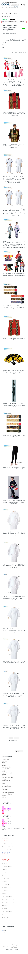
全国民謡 (4, 795)
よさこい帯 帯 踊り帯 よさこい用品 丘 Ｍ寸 (12, 435)
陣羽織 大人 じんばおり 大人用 (10, 112)
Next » (16, 738)
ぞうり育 (4, 914)
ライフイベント (5, 782)
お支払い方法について (7, 843)
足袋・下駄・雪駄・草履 (7, 777)
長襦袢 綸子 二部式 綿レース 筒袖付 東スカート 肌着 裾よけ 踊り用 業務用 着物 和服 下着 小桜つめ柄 (14, 695)
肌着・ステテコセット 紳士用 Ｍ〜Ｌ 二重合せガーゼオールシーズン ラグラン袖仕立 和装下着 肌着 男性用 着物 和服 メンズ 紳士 (14, 210)
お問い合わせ (7, 16)
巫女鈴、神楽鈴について (7, 878)
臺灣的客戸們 (5, 917)
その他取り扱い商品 (6, 786)
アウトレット (5, 789)
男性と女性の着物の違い (7, 896)
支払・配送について (15, 13)
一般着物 (4, 774)
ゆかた (3, 771)
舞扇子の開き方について (7, 887)
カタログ (4, 788)
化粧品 (3, 783)
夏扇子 (3, 762)
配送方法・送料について (7, 846)
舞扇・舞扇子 (5, 761)
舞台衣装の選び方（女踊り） (9, 899)
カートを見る (17, 16)
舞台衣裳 (4, 765)
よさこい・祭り (5, 768)
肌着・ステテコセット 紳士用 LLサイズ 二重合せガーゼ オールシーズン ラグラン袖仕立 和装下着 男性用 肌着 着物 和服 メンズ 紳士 (14, 178)
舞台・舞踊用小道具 (6, 767)
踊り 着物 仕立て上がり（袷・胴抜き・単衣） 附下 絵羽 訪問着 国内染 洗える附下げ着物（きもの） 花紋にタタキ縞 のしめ (14, 243)
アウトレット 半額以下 (7, 794)
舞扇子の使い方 (5, 908)
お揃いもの (4, 797)
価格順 (20, 52)
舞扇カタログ (5, 875)
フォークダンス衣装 (6, 780)
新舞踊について (5, 893)
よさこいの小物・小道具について (10, 884)
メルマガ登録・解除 (6, 849)
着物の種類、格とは (6, 869)
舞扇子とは (4, 863)
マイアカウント (5, 932)
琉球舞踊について (6, 881)
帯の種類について (6, 905)
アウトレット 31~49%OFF (8, 792)
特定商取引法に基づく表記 (8, 946)
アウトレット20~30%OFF (8, 791)
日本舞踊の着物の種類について (9, 866)
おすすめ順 (14, 52)
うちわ (3, 764)
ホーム (5, 13)
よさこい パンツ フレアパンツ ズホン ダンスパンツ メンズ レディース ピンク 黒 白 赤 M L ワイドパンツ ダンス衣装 (13, 81)
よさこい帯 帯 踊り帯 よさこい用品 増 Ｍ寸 (12, 305)
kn (6, 44)
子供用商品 (4, 779)
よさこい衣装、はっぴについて (9, 872)
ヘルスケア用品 (5, 785)
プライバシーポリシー (21, 946)
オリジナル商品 (5, 759)
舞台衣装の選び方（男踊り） (9, 902)
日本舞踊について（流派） (8, 890)
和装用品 (4, 770)
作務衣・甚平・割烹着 (7, 773)
